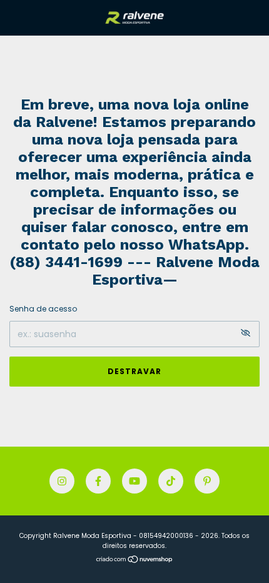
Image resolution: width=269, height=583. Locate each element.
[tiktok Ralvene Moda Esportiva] (170, 481)
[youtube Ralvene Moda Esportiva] (134, 481)
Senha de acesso (43, 308)
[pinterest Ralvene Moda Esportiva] (207, 481)
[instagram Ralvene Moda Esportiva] (61, 481)
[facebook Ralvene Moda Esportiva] (98, 481)
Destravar (134, 371)
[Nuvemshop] (135, 560)
